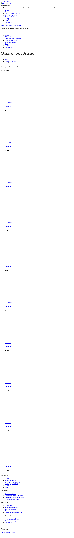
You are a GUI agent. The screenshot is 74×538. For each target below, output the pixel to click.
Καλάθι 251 (8, 266)
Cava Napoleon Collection (13, 482)
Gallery (7, 485)
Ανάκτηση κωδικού (11, 509)
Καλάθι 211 (8, 106)
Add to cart (8, 102)
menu (2, 32)
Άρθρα (7, 487)
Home (6, 59)
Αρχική (7, 478)
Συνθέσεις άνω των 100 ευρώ (14, 495)
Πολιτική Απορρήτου (11, 521)
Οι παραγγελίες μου (11, 511)
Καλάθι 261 (8, 306)
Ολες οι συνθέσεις (10, 61)
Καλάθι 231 (8, 186)
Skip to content (5, 1)
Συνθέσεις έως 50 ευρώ (12, 499)
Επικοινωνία (8, 522)
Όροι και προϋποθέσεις (12, 519)
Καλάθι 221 (8, 146)
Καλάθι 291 (8, 426)
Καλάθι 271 (8, 346)
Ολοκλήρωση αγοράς (11, 507)
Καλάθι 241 (8, 226)
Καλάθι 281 (8, 386)
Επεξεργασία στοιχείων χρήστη (14, 512)
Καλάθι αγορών (9, 505)
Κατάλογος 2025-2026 (11, 484)
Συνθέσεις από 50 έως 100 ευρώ (15, 497)
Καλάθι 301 (8, 466)
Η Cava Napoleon (10, 480)
